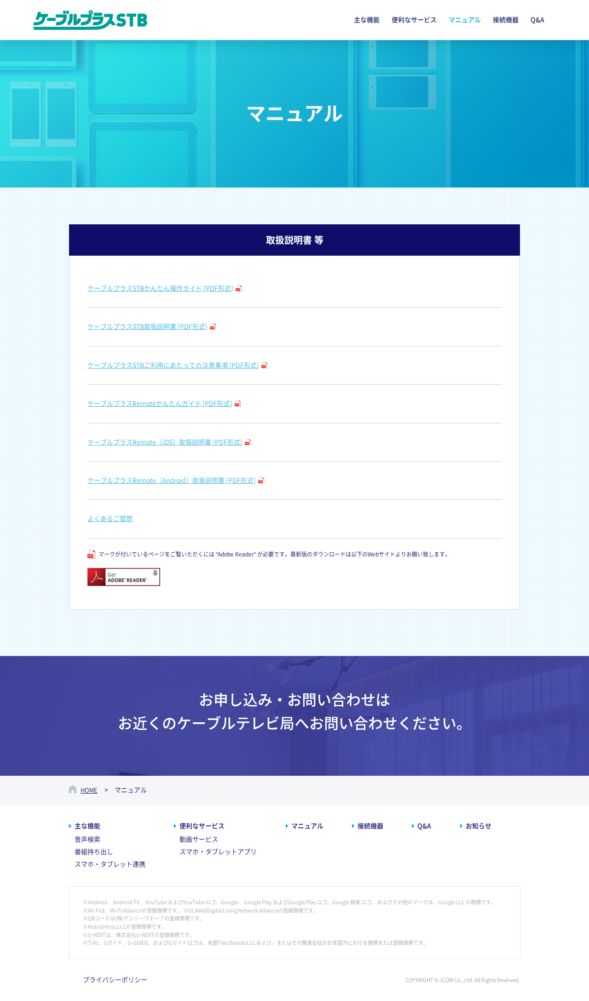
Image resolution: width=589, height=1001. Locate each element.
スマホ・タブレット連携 (110, 864)
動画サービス (198, 839)
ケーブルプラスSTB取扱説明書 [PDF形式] (147, 326)
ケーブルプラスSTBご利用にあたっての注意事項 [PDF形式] (173, 365)
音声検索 (87, 839)
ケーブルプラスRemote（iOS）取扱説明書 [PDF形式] (165, 442)
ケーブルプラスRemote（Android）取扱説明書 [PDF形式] (171, 480)
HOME (89, 790)
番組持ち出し (94, 852)
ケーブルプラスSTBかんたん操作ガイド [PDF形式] (160, 288)
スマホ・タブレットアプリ (218, 852)
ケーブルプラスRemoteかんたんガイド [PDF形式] (159, 403)
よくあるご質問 (110, 518)
